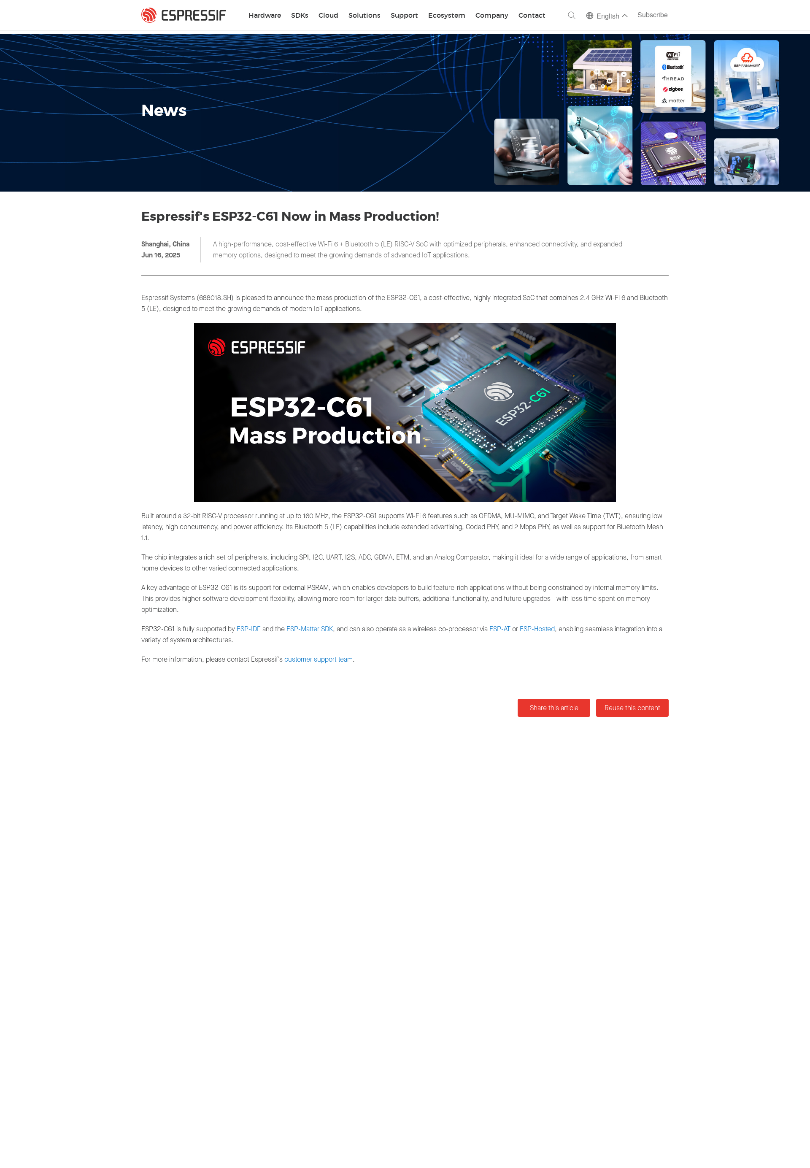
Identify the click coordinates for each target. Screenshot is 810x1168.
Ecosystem (446, 15)
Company (491, 15)
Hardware (264, 15)
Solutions (364, 15)
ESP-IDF (249, 629)
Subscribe (652, 15)
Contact (531, 15)
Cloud (328, 15)
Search (571, 15)
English (608, 16)
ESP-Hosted (537, 629)
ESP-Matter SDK (309, 629)
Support (404, 15)
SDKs (299, 15)
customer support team (318, 659)
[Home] (183, 15)
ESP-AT (499, 629)
